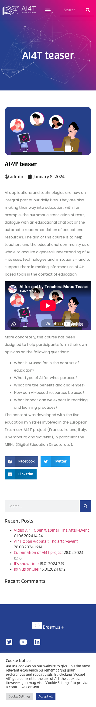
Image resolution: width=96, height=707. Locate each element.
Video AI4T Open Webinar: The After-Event (51, 530)
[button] (48, 10)
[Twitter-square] (9, 642)
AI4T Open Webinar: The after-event (46, 542)
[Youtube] (23, 642)
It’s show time (26, 564)
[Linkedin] (37, 642)
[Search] (88, 10)
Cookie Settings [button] (20, 696)
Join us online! (26, 569)
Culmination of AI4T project (38, 553)
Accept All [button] (45, 696)
